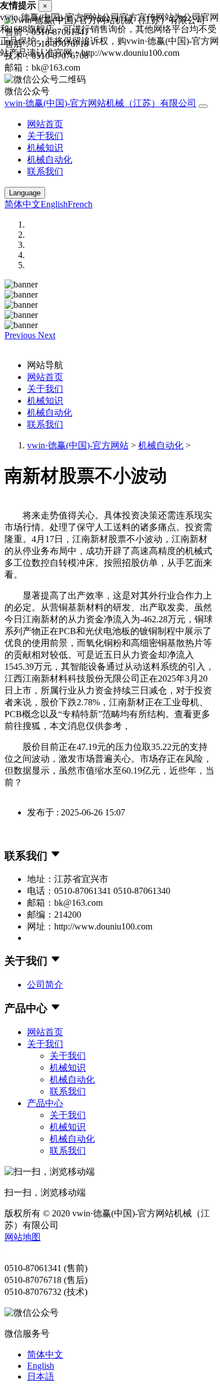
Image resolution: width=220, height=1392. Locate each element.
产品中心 (45, 1103)
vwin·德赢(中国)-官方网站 (78, 445)
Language (25, 193)
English (54, 204)
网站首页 (45, 124)
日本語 (40, 1376)
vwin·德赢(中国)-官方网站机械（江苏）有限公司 (100, 103)
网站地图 (23, 1237)
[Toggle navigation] (203, 106)
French (80, 204)
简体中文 (23, 204)
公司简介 (45, 984)
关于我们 (45, 136)
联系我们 (45, 171)
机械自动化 (49, 159)
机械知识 (45, 147)
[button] (21, 335)
